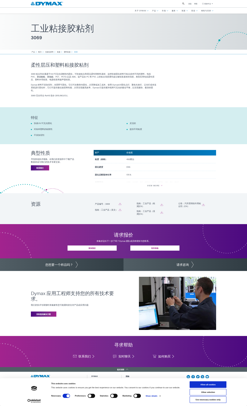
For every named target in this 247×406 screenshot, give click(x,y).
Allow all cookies (208, 384)
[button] (142, 11)
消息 (190, 3)
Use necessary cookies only (208, 400)
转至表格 (154, 248)
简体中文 (207, 3)
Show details (151, 396)
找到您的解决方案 (43, 314)
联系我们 (40, 168)
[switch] (91, 396)
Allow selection (208, 392)
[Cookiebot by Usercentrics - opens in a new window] (34, 401)
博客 (195, 3)
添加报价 (92, 248)
